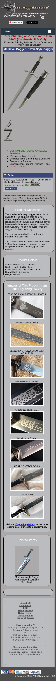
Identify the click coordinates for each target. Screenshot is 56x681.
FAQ (25, 608)
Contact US (25, 605)
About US (25, 603)
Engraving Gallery (25, 524)
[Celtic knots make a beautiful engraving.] (27, 376)
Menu (8, 31)
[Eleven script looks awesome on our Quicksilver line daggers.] (27, 460)
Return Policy (25, 613)
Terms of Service (25, 618)
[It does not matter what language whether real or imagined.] (27, 517)
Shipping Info (25, 615)
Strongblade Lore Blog (25, 647)
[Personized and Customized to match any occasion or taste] (27, 317)
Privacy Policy (25, 610)
